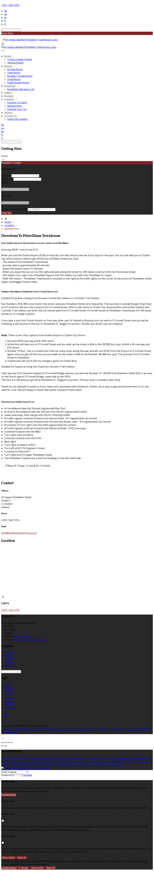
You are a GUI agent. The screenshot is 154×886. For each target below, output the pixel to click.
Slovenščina (100, 765)
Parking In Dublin (17, 102)
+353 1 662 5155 (10, 5)
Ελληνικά (62, 757)
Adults (4, 182)
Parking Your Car (17, 109)
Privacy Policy (10, 732)
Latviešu (112, 757)
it (5, 24)
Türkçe (127, 761)
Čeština (36, 761)
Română (60, 765)
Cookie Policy (116, 729)
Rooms (8, 66)
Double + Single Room (19, 76)
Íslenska (96, 761)
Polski (30, 765)
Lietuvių (102, 757)
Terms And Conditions (138, 729)
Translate (26, 775)
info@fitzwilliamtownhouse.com (19, 533)
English (8, 655)
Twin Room (13, 72)
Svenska (70, 765)
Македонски (124, 757)
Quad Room (13, 79)
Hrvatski (59, 761)
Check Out (7, 179)
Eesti (70, 757)
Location (9, 99)
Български (14, 761)
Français (9, 662)
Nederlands (116, 761)
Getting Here (14, 106)
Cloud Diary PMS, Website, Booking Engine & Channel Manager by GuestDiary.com (47, 729)
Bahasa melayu (141, 757)
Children (6, 196)
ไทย (134, 761)
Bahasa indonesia (75, 761)
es (5, 17)
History (8, 112)
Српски (80, 765)
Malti (4, 761)
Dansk (52, 757)
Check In (6, 175)
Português (20, 765)
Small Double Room (18, 82)
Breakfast (10, 86)
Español (8, 659)
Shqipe (89, 765)
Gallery (8, 92)
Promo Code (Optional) (14, 209)
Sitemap (101, 729)
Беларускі (26, 761)
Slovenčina (113, 765)
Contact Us (10, 115)
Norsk (105, 761)
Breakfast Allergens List (20, 89)
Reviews (8, 96)
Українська (143, 761)
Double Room (15, 69)
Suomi (84, 757)
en (5, 14)
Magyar (50, 761)
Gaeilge (93, 757)
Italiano (8, 665)
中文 (122, 765)
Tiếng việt (40, 765)
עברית (88, 761)
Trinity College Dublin (19, 59)
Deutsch (9, 652)
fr (5, 20)
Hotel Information (17, 119)
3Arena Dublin (15, 62)
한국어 (10, 765)
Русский (50, 765)
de (5, 11)
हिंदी (43, 761)
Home (8, 56)
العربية (77, 757)
